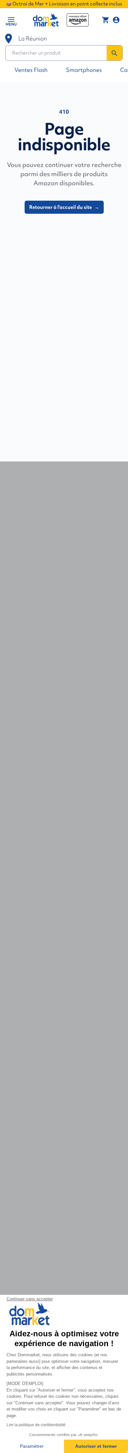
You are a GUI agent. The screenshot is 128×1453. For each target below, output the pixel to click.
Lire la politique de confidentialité (36, 1425)
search (114, 53)
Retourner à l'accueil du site (64, 207)
